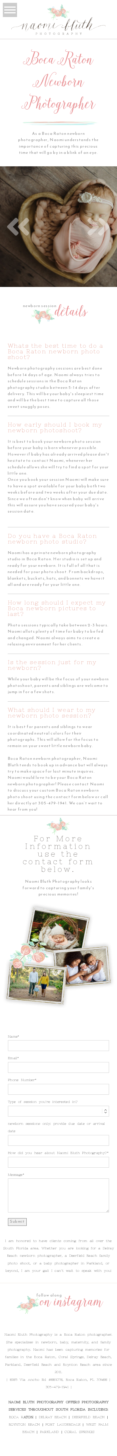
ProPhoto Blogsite (95, 1450)
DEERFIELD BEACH (88, 1417)
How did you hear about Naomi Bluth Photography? (57, 1153)
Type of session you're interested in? (43, 1102)
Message (15, 1175)
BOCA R (16, 1417)
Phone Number (21, 1080)
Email (12, 1058)
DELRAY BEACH (52, 1417)
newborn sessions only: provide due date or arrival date (56, 1127)
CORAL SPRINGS (79, 1432)
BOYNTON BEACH (24, 1424)
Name (13, 1036)
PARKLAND (49, 1432)
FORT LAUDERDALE (62, 1424)
